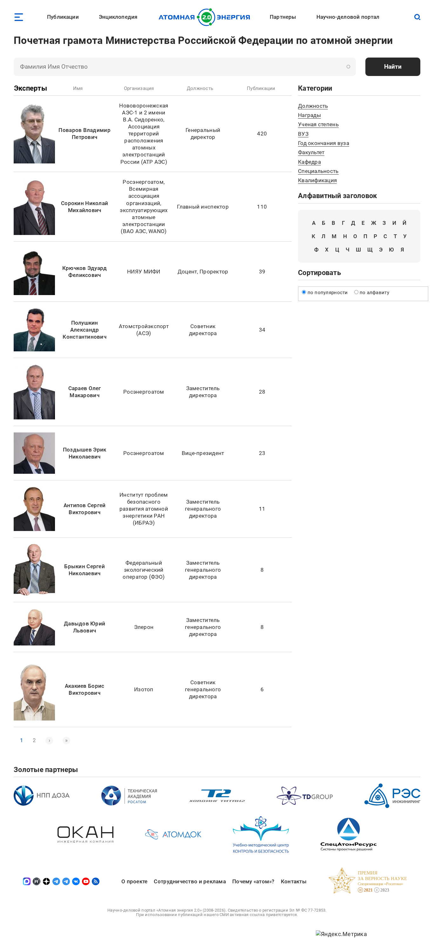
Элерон (144, 627)
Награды (309, 115)
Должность (313, 106)
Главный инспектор (203, 206)
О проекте (134, 881)
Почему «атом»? (253, 881)
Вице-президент (203, 453)
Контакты (294, 881)
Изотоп (143, 689)
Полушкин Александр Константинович (84, 330)
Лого (206, 17)
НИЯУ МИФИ (143, 271)
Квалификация (317, 180)
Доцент (187, 271)
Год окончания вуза (323, 143)
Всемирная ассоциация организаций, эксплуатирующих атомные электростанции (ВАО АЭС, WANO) (143, 210)
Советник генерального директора (203, 689)
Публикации (63, 17)
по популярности (328, 292)
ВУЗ (303, 134)
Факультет (311, 152)
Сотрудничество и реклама (190, 881)
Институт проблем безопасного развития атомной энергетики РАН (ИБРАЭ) (143, 509)
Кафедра (309, 162)
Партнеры (283, 17)
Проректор (214, 271)
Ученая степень (318, 124)
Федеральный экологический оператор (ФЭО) (144, 570)
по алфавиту (374, 292)
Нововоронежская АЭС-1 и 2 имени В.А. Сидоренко (143, 112)
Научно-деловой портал (348, 17)
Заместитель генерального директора (203, 509)
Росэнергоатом (143, 182)
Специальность (318, 171)
